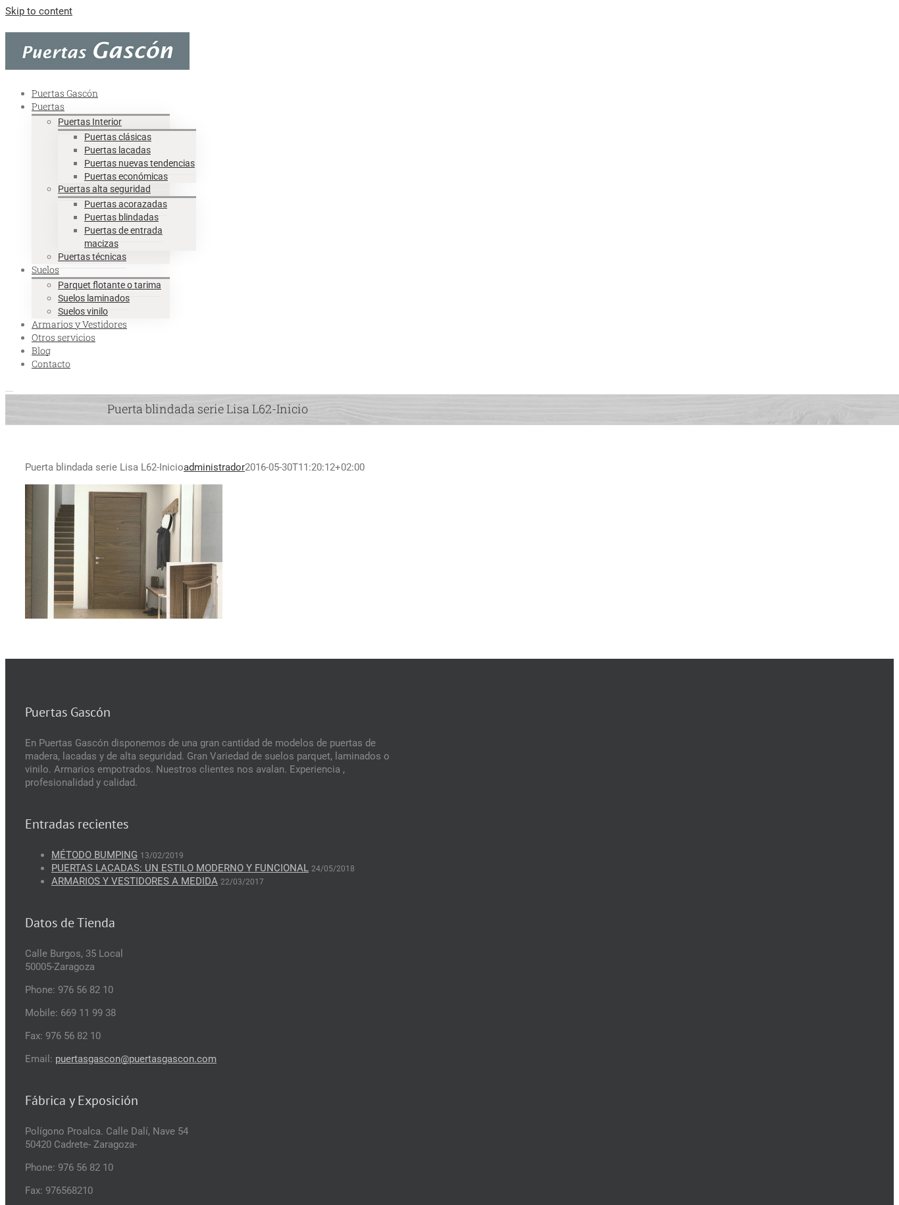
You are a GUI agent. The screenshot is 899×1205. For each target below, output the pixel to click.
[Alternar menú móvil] (9, 387)
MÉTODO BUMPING (94, 855)
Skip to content (38, 11)
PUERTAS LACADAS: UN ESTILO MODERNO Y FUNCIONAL (180, 868)
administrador (214, 467)
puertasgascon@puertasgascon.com (136, 1059)
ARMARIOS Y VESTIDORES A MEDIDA (134, 881)
